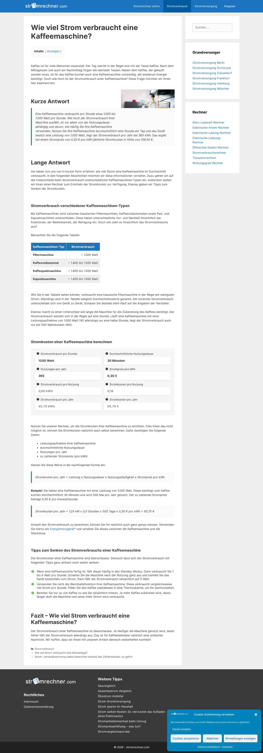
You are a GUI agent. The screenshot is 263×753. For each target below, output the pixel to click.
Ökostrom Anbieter (111, 696)
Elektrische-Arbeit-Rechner (211, 127)
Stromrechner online (146, 6)
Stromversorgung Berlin (209, 62)
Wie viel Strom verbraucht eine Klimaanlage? (61, 652)
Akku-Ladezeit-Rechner (208, 122)
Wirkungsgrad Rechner (208, 163)
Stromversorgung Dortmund (212, 68)
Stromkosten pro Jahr (123, 399)
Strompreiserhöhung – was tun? (119, 726)
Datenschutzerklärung (209, 746)
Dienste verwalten (181, 729)
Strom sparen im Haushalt (115, 706)
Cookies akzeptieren (186, 738)
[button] (256, 714)
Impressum (227, 746)
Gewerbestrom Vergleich (114, 691)
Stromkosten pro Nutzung (126, 384)
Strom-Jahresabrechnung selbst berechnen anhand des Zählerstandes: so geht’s (84, 656)
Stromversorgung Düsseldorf (212, 73)
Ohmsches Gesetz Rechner (211, 147)
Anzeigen (53, 51)
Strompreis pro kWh (122, 369)
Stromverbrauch (177, 6)
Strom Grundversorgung (114, 701)
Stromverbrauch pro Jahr (57, 399)
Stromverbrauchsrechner (209, 152)
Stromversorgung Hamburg (211, 83)
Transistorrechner (204, 158)
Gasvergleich (106, 686)
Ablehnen (212, 738)
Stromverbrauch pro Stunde (59, 353)
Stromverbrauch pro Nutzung (60, 384)
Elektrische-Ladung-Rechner (212, 133)
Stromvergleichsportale (114, 731)
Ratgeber (230, 6)
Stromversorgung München (211, 88)
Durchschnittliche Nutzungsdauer (131, 353)
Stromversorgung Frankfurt (211, 78)
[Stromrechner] (47, 6)
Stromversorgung (206, 6)
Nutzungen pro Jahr (53, 369)
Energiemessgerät (62, 529)
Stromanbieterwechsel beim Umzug (122, 721)
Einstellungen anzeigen (241, 738)
